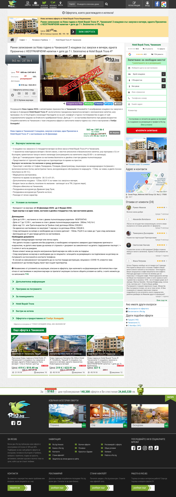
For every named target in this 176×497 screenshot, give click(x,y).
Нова (45, 337)
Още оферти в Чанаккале (28, 330)
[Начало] (13, 40)
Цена (13, 72)
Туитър (109, 104)
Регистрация (134, 6)
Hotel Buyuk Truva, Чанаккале (146, 44)
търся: (72, 4)
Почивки (35, 5)
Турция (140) (132, 320)
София (22, 40)
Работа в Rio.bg (110, 455)
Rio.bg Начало (57, 445)
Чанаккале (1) (133, 323)
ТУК (27, 274)
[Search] (106, 4)
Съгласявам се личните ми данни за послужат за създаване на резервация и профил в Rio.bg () (147, 122)
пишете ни (15, 487)
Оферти (28, 5)
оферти (161, 49)
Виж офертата (87, 31)
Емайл (118, 104)
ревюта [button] (149, 49)
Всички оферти (84, 445)
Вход (147, 6)
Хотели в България (44, 6)
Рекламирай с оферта (113, 445)
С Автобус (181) (134, 326)
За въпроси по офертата (138, 309)
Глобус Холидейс (55, 318)
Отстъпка (14, 77)
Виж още (161, 300)
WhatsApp (89, 104)
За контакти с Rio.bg (136, 312)
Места (60, 5)
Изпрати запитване (147, 130)
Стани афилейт (58, 455)
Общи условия (110, 448)
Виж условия (146, 125)
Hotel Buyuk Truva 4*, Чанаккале (68, 40)
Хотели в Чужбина (53, 6)
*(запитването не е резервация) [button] (146, 63)
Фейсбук (99, 104)
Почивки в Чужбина (40, 40)
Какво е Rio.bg (58, 448)
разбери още (57, 487)
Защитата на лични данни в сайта (65, 459)
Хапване (107, 452)
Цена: (43, 31)
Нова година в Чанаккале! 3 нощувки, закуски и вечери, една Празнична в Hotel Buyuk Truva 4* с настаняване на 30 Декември (44, 132)
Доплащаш (15, 81)
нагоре (170, 397)
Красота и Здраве (85, 452)
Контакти (56, 452)
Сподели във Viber (74, 104)
